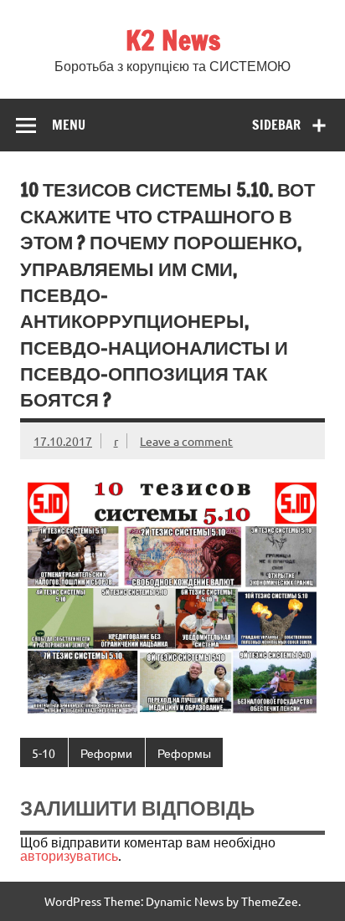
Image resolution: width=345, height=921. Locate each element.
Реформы (184, 752)
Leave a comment (186, 440)
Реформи (106, 752)
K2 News (173, 40)
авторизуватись (69, 855)
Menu (68, 124)
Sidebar (276, 124)
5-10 (43, 752)
